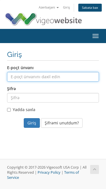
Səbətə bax (90, 7)
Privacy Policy (49, 172)
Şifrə (11, 88)
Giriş (66, 7)
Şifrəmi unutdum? (62, 123)
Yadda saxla (24, 109)
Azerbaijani (47, 7)
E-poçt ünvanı (20, 67)
